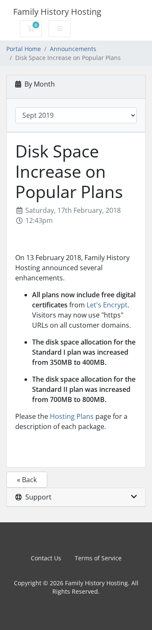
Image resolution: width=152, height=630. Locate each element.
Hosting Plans (72, 416)
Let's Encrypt (107, 305)
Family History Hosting (57, 11)
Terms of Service (98, 558)
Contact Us (46, 558)
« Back (27, 479)
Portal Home (23, 49)
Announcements (73, 49)
